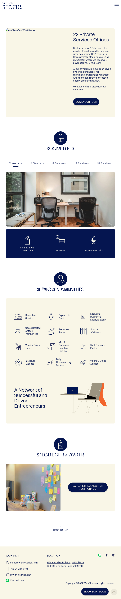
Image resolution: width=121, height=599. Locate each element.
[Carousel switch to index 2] (38, 114)
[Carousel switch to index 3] (40, 114)
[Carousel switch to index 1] (35, 114)
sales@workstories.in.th (24, 562)
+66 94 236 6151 (19, 568)
